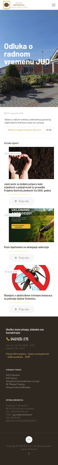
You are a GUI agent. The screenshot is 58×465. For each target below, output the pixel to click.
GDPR (27, 357)
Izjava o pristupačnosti (38, 354)
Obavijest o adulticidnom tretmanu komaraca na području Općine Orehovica (28, 296)
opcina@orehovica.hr (22, 414)
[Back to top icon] (29, 439)
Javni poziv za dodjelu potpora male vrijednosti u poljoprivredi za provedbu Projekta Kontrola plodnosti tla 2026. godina (27, 187)
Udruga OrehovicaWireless (18, 387)
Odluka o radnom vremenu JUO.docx (24, 130)
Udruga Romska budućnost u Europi (22, 381)
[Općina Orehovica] (15, 5)
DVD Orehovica (13, 375)
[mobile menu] (53, 5)
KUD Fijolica (11, 378)
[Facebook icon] (29, 453)
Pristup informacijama (16, 354)
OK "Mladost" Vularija (15, 384)
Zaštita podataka (15, 357)
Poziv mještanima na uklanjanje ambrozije (26, 247)
